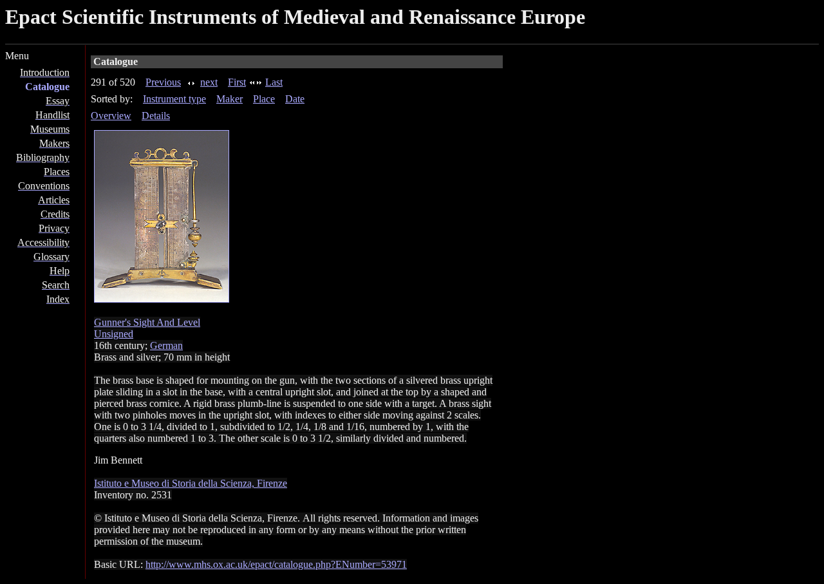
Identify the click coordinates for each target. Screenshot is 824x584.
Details (156, 115)
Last (274, 82)
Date (294, 98)
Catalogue (47, 86)
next (209, 82)
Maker (229, 98)
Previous (163, 82)
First (237, 82)
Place (264, 98)
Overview (111, 115)
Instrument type (174, 98)
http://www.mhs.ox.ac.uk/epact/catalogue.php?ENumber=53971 (276, 564)
